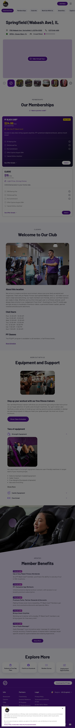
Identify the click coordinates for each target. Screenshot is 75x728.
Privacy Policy (8, 724)
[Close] (63, 708)
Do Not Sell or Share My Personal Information (24, 724)
